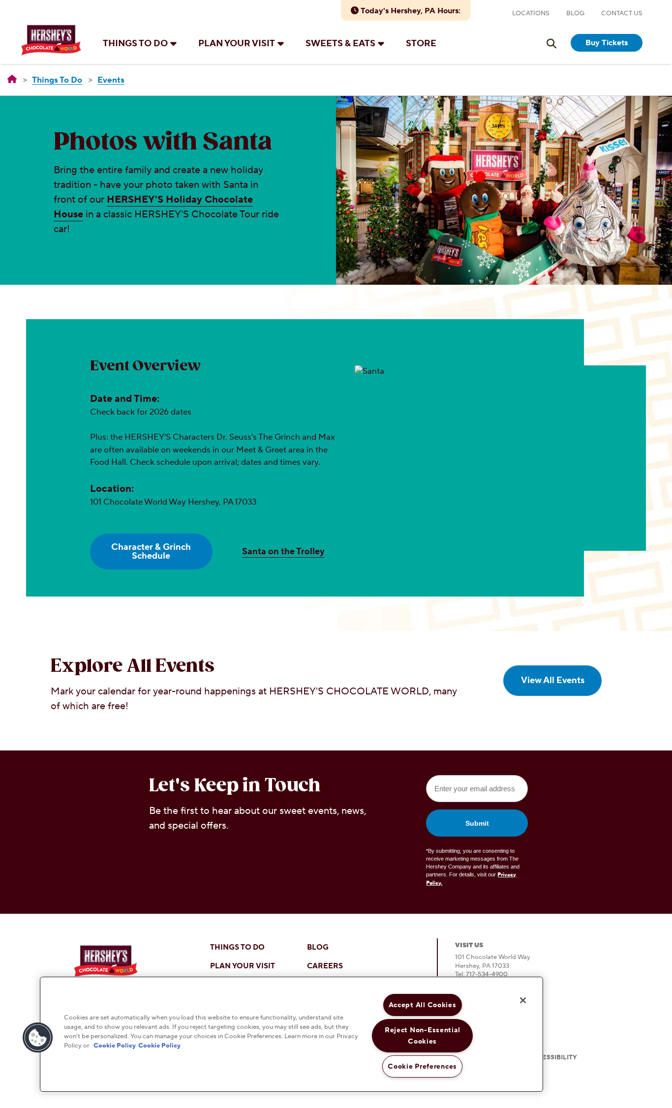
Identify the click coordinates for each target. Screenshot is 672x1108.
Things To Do (135, 43)
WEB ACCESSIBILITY (544, 1057)
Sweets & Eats (340, 43)
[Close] (523, 1000)
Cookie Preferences (422, 1066)
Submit (477, 823)
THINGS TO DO (237, 947)
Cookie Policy (114, 1045)
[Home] (12, 80)
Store (421, 43)
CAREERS (325, 966)
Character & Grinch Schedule (151, 551)
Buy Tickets (606, 43)
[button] (38, 1037)
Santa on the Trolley (283, 551)
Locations (531, 13)
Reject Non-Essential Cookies (422, 1035)
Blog (575, 13)
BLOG (318, 947)
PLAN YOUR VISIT (242, 966)
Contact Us (621, 13)
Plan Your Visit (236, 43)
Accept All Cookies (423, 1005)
